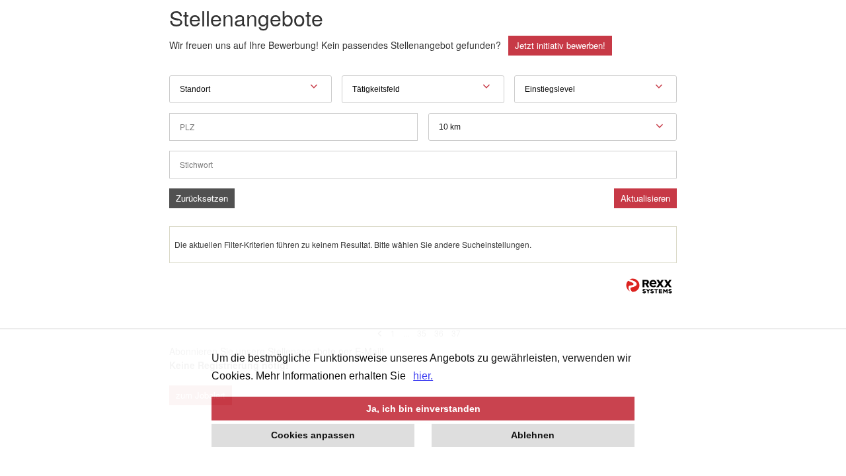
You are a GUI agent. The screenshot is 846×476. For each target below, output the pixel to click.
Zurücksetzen (202, 198)
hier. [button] (423, 375)
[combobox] (552, 127)
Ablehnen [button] (533, 435)
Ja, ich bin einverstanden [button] (423, 408)
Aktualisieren (645, 198)
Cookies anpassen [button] (313, 435)
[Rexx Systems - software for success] (649, 286)
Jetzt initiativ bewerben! (560, 45)
